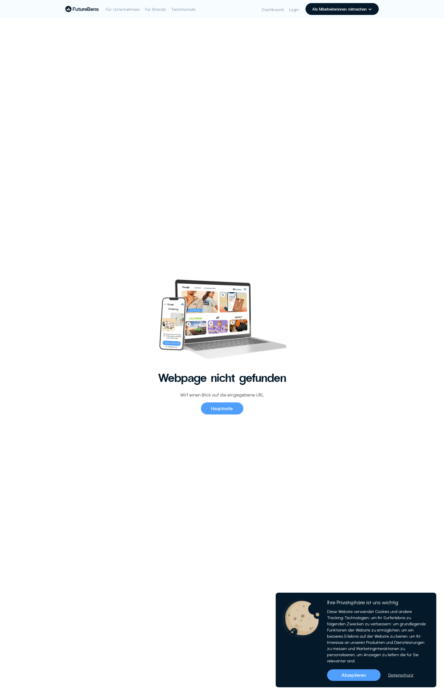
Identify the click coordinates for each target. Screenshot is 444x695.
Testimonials (183, 9)
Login (294, 9)
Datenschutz (401, 675)
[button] (342, 9)
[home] (82, 9)
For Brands (155, 9)
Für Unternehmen (123, 9)
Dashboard (273, 9)
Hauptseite (222, 408)
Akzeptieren (353, 675)
